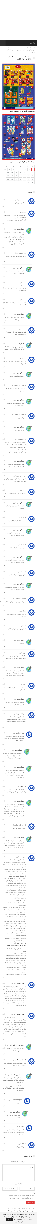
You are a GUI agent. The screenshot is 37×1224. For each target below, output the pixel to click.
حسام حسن (20, 229)
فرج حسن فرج (21, 476)
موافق (9, 1219)
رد (3, 206)
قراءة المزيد (19, 1222)
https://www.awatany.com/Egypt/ (16, 945)
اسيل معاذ (23, 857)
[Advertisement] (18, 20)
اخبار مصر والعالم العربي (16, 1045)
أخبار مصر (32, 43)
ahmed (23, 786)
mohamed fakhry (20, 983)
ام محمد (23, 544)
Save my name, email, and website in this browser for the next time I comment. (21, 1197)
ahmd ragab (21, 1060)
